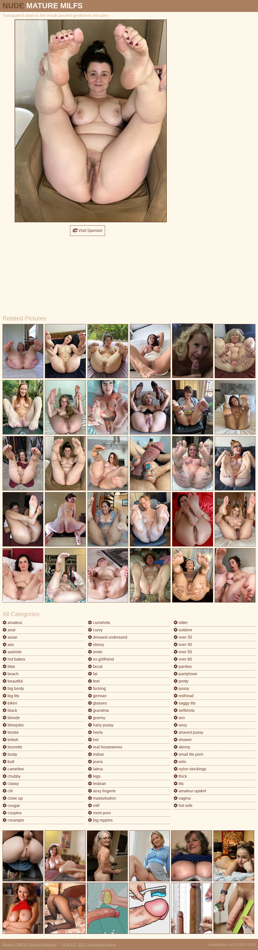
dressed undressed (109, 637)
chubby (14, 776)
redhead (186, 696)
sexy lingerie (104, 791)
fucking (99, 688)
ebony (98, 644)
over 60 (185, 659)
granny (98, 718)
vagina (184, 798)
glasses (99, 703)
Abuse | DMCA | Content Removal (29, 944)
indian (98, 754)
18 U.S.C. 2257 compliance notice (89, 944)
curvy (97, 630)
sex (181, 718)
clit (10, 791)
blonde (13, 718)
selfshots (186, 710)
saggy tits (187, 703)
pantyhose (187, 674)
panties (185, 666)
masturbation (104, 798)
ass (10, 644)
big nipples (102, 820)
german (99, 696)
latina (97, 769)
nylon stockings (192, 769)
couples (14, 813)
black (12, 710)
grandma (100, 710)
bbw (11, 666)
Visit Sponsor (89, 230)
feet (96, 681)
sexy (182, 725)
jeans (97, 761)
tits (181, 783)
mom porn (101, 813)
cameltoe (15, 769)
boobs (13, 732)
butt (10, 761)
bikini (12, 703)
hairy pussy (102, 725)
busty (12, 754)
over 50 (185, 652)
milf (95, 805)
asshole (14, 652)
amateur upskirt (192, 791)
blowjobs (15, 725)
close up (15, 798)
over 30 (185, 637)
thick (182, 776)
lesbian (99, 783)
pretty (183, 681)
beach (13, 674)
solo (182, 761)
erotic (97, 652)
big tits (13, 696)
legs (96, 776)
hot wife (185, 805)
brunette (14, 747)
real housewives (107, 747)
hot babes (16, 659)
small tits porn (190, 754)
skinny (184, 747)
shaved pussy (190, 732)
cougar (13, 805)
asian (12, 637)
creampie (15, 820)
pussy (183, 688)
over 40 (185, 644)
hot (95, 740)
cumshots (101, 622)
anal (11, 630)
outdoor (185, 630)
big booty (15, 688)
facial (97, 666)
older (183, 622)
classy (13, 783)
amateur (14, 622)
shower (185, 740)
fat (94, 674)
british (12, 740)
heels (97, 732)
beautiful (15, 681)
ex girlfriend (103, 659)
